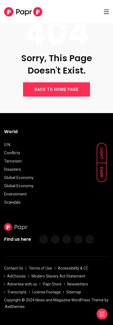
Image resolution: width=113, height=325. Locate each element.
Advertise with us (22, 284)
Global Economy (18, 177)
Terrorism (13, 161)
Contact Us (13, 268)
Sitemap (73, 292)
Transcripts (17, 292)
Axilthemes (15, 306)
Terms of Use (40, 268)
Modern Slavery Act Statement (58, 276)
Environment (15, 194)
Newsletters (77, 284)
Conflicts (12, 152)
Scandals (12, 202)
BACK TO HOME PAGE (56, 89)
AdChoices (16, 276)
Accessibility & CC (73, 268)
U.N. (7, 144)
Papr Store (52, 284)
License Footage (46, 292)
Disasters (12, 169)
